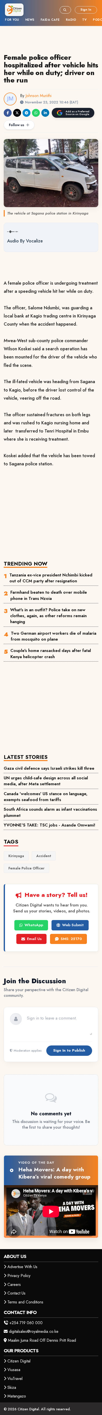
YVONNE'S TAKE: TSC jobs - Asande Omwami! (49, 825)
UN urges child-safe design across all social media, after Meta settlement (46, 781)
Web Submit (73, 925)
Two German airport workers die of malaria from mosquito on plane (53, 636)
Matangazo (16, 1396)
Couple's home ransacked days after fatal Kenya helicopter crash (50, 653)
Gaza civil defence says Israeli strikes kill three (49, 768)
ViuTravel (15, 1378)
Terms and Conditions (25, 1302)
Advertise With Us (22, 1267)
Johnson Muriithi (38, 95)
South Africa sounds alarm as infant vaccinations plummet (50, 812)
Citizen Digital (18, 1361)
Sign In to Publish (69, 1050)
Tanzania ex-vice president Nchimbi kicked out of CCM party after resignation (50, 578)
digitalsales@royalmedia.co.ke (33, 1331)
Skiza (11, 1387)
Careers (14, 1284)
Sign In (85, 9)
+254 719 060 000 (26, 1323)
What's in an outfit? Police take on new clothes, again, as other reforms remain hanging (48, 616)
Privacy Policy (18, 1275)
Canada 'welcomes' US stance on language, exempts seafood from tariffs (45, 797)
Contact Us (16, 1293)
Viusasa (13, 1370)
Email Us (34, 939)
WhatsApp (34, 925)
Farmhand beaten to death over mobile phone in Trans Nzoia (48, 595)
